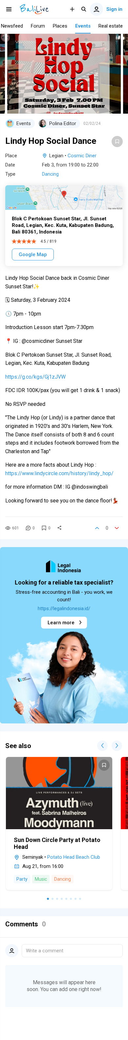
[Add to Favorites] (117, 141)
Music (41, 879)
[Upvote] (97, 528)
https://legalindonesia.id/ (64, 608)
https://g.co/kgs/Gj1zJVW (35, 377)
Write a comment (44, 951)
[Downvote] (117, 528)
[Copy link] (59, 528)
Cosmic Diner (82, 156)
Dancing (50, 174)
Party (22, 879)
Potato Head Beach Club (73, 857)
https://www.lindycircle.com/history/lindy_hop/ (59, 473)
